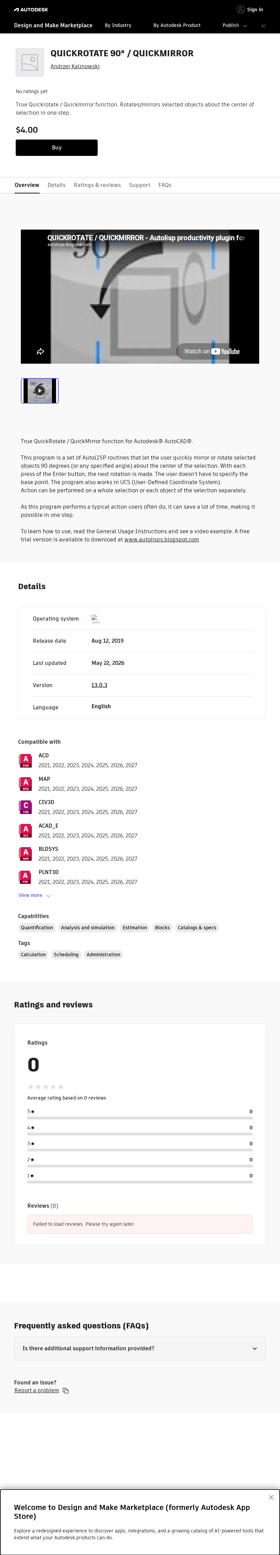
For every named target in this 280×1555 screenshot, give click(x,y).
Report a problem (36, 1390)
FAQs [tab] (164, 185)
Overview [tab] (27, 185)
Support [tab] (139, 185)
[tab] (40, 392)
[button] (140, 1349)
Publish (231, 25)
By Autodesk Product (177, 25)
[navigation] (140, 26)
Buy (57, 147)
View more (30, 895)
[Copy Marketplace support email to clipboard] (65, 1390)
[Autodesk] (32, 10)
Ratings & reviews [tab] (97, 185)
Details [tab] (56, 185)
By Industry (118, 25)
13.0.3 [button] (99, 685)
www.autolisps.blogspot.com (161, 539)
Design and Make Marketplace (53, 25)
